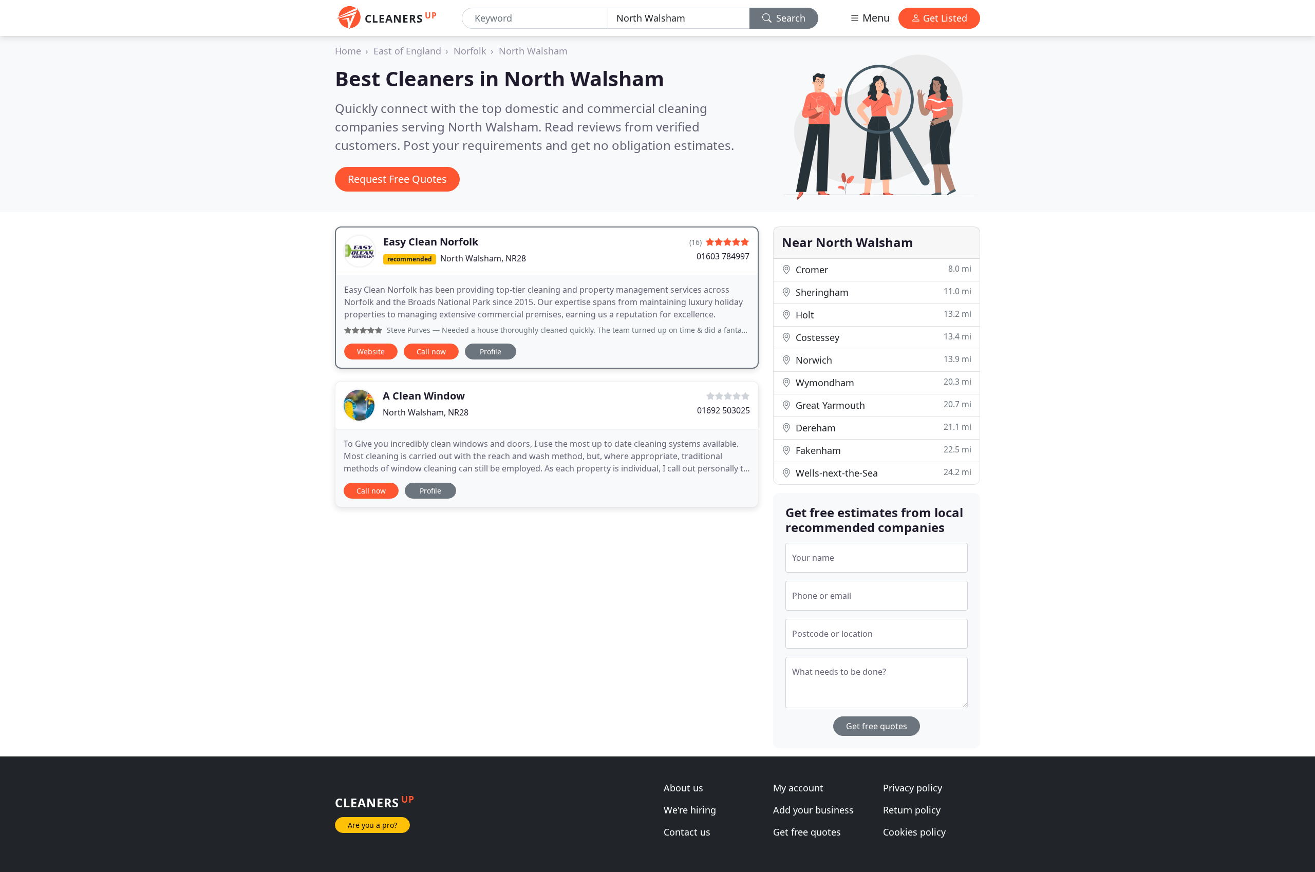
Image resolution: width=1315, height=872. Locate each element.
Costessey (882, 337)
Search (789, 18)
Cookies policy (914, 832)
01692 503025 (723, 410)
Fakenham (882, 450)
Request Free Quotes (397, 179)
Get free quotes (876, 726)
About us (683, 788)
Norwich (882, 359)
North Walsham (533, 51)
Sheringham (882, 292)
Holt (882, 314)
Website (371, 351)
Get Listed (943, 18)
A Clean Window (424, 396)
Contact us (687, 832)
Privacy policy (912, 788)
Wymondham (882, 382)
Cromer (882, 269)
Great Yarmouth (882, 405)
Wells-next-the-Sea (882, 472)
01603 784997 (723, 256)
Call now (431, 351)
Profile (490, 351)
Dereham (882, 427)
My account (798, 788)
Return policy (912, 810)
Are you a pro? (372, 825)
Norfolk (470, 51)
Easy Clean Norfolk (430, 242)
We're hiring (690, 810)
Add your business (813, 810)
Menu (875, 18)
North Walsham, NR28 (483, 258)
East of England (407, 51)
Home (348, 51)
